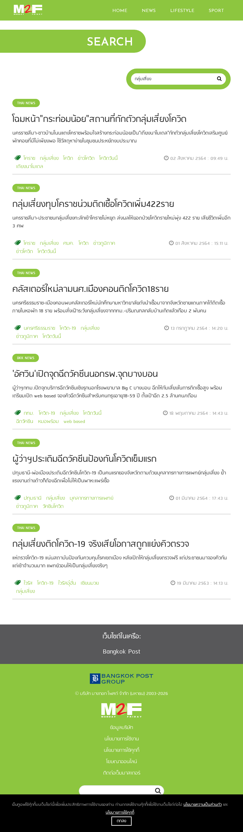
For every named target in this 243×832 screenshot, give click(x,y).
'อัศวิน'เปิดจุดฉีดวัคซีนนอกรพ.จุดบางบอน (85, 374)
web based (74, 422)
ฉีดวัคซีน (24, 422)
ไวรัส (28, 583)
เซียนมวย (90, 583)
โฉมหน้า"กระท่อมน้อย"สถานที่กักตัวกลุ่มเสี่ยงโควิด (99, 119)
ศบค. (68, 243)
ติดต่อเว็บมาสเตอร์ (121, 773)
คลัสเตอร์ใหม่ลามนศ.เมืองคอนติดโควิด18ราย (90, 289)
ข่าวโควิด (86, 158)
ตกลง (121, 821)
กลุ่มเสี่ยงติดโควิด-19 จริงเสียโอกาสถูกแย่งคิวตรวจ (100, 544)
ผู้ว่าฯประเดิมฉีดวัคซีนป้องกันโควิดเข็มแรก (84, 459)
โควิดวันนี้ (108, 158)
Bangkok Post (121, 651)
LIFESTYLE (182, 11)
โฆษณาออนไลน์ (121, 762)
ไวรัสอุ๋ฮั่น (67, 583)
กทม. (29, 413)
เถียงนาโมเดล (29, 167)
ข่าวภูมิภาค (104, 243)
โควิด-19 (68, 328)
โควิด (68, 158)
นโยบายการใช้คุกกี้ (120, 813)
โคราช (29, 158)
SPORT (216, 11)
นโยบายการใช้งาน (121, 739)
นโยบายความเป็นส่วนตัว (203, 805)
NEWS (149, 11)
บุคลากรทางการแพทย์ (91, 498)
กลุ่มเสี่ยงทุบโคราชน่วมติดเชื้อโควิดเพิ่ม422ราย (93, 204)
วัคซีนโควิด (53, 507)
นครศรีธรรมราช (39, 328)
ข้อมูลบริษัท (121, 728)
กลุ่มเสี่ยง (49, 158)
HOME (119, 11)
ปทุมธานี (32, 498)
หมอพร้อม (48, 422)
